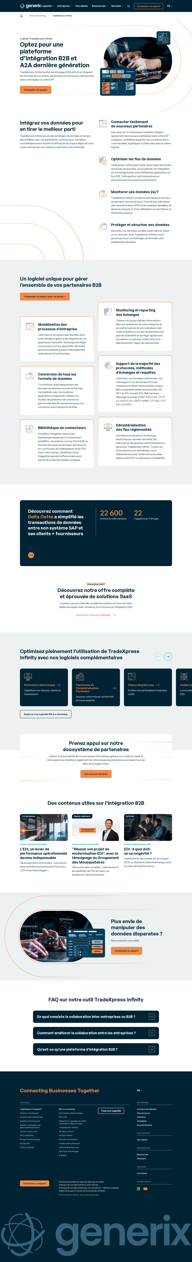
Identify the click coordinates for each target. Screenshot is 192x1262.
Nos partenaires (144, 1125)
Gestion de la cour (28, 1131)
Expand (96, 1017)
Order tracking (27, 1147)
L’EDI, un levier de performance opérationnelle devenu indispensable (43, 853)
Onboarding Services (141, 685)
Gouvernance (143, 1113)
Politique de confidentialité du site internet (78, 1185)
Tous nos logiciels (111, 1110)
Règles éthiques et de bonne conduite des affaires (82, 1191)
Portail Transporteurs (30, 1139)
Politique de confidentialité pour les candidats (80, 1188)
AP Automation (66, 1131)
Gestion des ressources (31, 1117)
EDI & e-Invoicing (38, 15)
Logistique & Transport (31, 1109)
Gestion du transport (30, 1121)
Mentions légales (111, 1188)
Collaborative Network (69, 1143)
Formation (142, 1173)
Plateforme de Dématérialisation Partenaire (87, 688)
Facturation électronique (39, 685)
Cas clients (81, 5)
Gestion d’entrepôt (29, 1113)
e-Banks (63, 1155)
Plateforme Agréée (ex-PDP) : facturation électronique (73, 1122)
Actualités (142, 1121)
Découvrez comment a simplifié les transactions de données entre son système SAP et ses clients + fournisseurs (56, 522)
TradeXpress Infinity (68, 1127)
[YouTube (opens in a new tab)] (145, 1188)
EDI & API (63, 1117)
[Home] (21, 15)
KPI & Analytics (27, 1135)
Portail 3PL (25, 1143)
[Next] (168, 656)
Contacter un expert (148, 6)
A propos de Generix (146, 1109)
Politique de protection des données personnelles (81, 1182)
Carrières (141, 1117)
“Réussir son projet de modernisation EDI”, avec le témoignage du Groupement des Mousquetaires (95, 855)
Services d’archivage (68, 1151)
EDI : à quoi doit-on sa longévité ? (138, 851)
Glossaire (141, 1158)
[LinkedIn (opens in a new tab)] (138, 1188)
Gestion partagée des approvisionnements (30, 1126)
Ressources (142, 1154)
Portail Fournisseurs (68, 1139)
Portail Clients (65, 1135)
